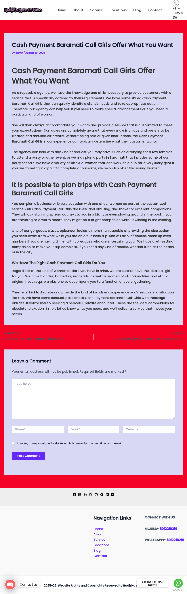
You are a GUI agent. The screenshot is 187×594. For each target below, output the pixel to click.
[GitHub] (96, 494)
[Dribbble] (90, 494)
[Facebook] (74, 494)
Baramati (117, 297)
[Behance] (85, 494)
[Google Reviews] (101, 494)
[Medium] (112, 494)
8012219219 (168, 528)
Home (61, 10)
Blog (137, 10)
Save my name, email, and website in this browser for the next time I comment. (69, 443)
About (78, 10)
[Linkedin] (107, 494)
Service (96, 10)
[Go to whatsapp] (178, 583)
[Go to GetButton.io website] (178, 590)
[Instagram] (79, 494)
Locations (118, 10)
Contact (155, 10)
